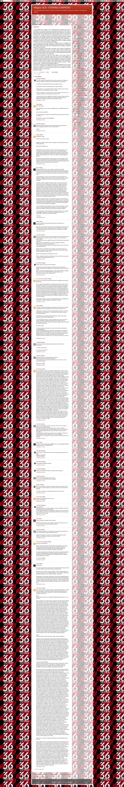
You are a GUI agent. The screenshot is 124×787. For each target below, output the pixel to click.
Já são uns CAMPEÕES (81, 75)
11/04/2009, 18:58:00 (40, 457)
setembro (78, 58)
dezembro (78, 53)
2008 (76, 108)
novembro (78, 55)
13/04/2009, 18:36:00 (40, 766)
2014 (76, 43)
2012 (76, 46)
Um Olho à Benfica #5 (80, 68)
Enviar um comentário (39, 769)
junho (77, 63)
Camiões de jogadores (80, 100)
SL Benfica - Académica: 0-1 (81, 90)
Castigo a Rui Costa (80, 70)
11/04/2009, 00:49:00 (40, 259)
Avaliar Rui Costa (79, 85)
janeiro (77, 105)
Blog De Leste (76, 32)
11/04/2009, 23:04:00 (40, 559)
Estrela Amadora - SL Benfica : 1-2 (83, 95)
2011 (76, 48)
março (77, 102)
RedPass (75, 30)
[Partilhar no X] (54, 72)
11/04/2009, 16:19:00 (40, 420)
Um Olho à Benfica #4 (80, 79)
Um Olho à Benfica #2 (80, 93)
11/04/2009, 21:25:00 (40, 525)
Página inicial (54, 774)
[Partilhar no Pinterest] (57, 72)
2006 (76, 111)
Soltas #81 (78, 91)
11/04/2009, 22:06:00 (40, 537)
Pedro (37, 518)
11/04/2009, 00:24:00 (40, 217)
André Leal (38, 484)
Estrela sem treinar (80, 98)
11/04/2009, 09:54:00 (40, 274)
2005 (76, 113)
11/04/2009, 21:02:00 (40, 472)
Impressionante (79, 83)
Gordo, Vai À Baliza (78, 33)
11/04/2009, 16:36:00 (40, 438)
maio (77, 65)
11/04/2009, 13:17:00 (40, 301)
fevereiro (78, 104)
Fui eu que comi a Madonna (42, 278)
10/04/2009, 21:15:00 (40, 100)
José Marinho (39, 588)
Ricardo (38, 167)
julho (77, 62)
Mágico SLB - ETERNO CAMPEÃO (52, 7)
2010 (76, 50)
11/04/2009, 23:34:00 (40, 584)
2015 (76, 41)
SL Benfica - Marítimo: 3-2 (81, 73)
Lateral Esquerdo (77, 25)
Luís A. (37, 442)
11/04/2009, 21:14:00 (40, 514)
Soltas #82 (78, 72)
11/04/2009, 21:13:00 (40, 501)
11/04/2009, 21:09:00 (40, 480)
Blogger (71, 782)
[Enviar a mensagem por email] (52, 72)
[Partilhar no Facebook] (56, 72)
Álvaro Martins (39, 496)
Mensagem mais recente (40, 774)
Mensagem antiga (66, 774)
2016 (76, 40)
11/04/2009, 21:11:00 (40, 492)
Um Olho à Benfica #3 (80, 86)
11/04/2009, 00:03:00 (40, 163)
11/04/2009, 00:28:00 (40, 230)
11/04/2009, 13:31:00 (40, 338)
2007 (76, 109)
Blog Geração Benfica (78, 27)
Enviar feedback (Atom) (43, 777)
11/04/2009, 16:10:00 (40, 365)
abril (77, 67)
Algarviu (38, 134)
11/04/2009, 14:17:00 (40, 351)
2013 (76, 45)
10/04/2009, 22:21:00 (40, 130)
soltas (39, 73)
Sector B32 (76, 29)
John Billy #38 (39, 78)
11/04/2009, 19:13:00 (40, 465)
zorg (76, 127)
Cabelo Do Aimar (77, 35)
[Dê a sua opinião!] (53, 72)
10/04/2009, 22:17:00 (40, 119)
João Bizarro (39, 123)
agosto (77, 60)
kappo (37, 104)
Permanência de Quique (81, 88)
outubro (78, 56)
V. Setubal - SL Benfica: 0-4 (81, 81)
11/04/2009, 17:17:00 (40, 446)
